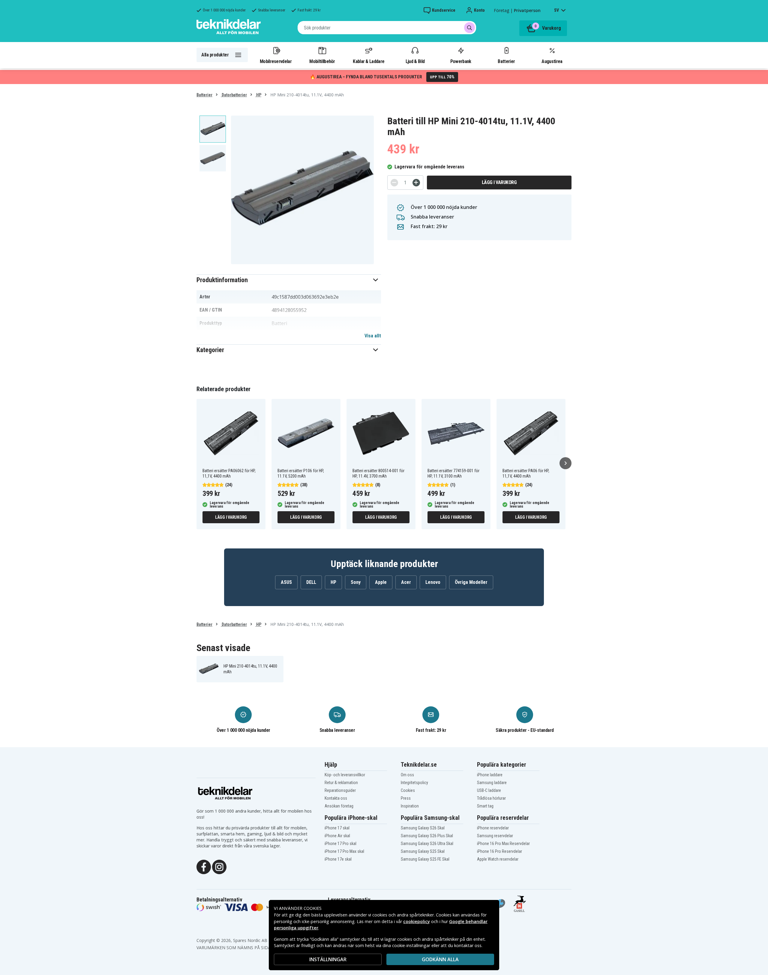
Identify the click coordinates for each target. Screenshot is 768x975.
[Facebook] (203, 866)
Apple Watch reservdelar (497, 859)
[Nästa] (566, 463)
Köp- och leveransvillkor (345, 774)
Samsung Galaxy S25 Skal (423, 851)
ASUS (286, 582)
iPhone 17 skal (337, 828)
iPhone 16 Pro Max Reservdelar (503, 843)
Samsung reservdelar (495, 835)
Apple (381, 582)
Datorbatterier (234, 94)
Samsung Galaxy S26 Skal (423, 828)
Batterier (506, 61)
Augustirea (552, 61)
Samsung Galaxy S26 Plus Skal (427, 835)
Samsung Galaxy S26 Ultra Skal (427, 843)
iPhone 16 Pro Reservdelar (499, 851)
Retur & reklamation (341, 782)
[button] (288, 279)
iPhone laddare (489, 774)
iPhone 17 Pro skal (340, 843)
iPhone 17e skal (338, 859)
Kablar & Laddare (368, 61)
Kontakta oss (336, 798)
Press (406, 798)
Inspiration (410, 806)
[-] (394, 182)
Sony (356, 582)
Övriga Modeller (471, 582)
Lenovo (432, 582)
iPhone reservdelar (493, 828)
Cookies (408, 790)
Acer (406, 582)
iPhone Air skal (337, 835)
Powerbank (460, 61)
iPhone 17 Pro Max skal (344, 851)
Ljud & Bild (415, 61)
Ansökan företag (339, 806)
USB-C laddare (489, 790)
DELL (311, 582)
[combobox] (387, 27)
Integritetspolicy (414, 782)
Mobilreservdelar (276, 61)
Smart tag (485, 806)
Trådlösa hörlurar (491, 798)
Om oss (407, 774)
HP (258, 94)
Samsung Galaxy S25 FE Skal (425, 859)
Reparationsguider (340, 790)
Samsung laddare (492, 782)
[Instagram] (219, 866)
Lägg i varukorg (499, 182)
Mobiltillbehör (322, 61)
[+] (416, 182)
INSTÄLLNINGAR (327, 959)
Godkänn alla (440, 959)
